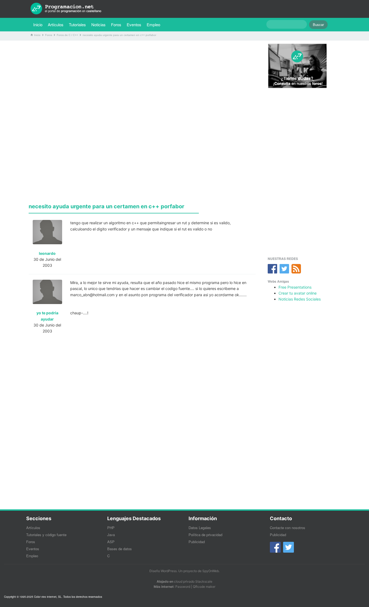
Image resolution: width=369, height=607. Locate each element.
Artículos (55, 24)
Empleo (153, 24)
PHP (111, 527)
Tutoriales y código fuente (46, 534)
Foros (116, 24)
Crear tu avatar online (298, 293)
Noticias (98, 24)
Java (111, 534)
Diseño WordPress (163, 571)
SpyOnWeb (210, 571)
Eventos (134, 24)
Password (182, 587)
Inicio (37, 24)
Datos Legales (200, 527)
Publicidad (197, 541)
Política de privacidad (205, 534)
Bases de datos (119, 548)
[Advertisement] (142, 82)
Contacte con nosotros (287, 527)
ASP (111, 541)
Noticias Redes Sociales (300, 299)
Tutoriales (79, 24)
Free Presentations (295, 287)
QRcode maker (204, 587)
